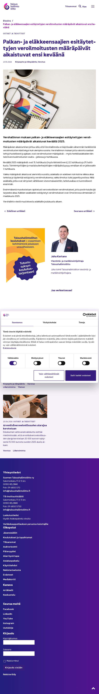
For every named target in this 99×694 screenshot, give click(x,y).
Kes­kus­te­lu (9, 594)
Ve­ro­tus (41, 61)
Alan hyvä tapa (11, 555)
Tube (10, 618)
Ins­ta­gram (8, 623)
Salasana (7, 649)
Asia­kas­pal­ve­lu (11, 560)
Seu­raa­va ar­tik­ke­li (83, 210)
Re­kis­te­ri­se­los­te (12, 569)
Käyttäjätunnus (10, 638)
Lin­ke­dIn (7, 613)
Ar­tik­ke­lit (8, 590)
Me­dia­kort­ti (9, 579)
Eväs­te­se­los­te (9, 348)
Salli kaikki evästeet (81, 375)
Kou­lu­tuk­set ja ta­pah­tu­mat (17, 537)
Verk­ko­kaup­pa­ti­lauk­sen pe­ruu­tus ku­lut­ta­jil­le (25, 523)
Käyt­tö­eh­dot (10, 565)
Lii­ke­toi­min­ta (9, 387)
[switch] (37, 363)
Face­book (8, 609)
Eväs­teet (8, 574)
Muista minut (12, 660)
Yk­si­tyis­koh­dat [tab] (49, 322)
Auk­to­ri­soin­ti (10, 546)
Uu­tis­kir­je (8, 627)
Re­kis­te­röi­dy (9, 674)
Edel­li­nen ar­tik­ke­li (16, 210)
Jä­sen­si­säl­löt (10, 532)
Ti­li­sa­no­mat (71, 6)
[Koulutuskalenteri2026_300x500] (25, 291)
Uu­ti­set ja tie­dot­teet (24, 421)
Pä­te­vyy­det (9, 551)
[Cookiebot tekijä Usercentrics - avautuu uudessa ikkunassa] (84, 315)
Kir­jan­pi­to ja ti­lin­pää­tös (26, 61)
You (5, 618)
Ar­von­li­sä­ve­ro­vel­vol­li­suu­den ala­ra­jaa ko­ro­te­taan (25, 426)
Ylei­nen (21, 387)
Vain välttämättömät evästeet (49, 375)
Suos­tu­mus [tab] (17, 322)
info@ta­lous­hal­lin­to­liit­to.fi (16, 490)
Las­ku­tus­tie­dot (11, 515)
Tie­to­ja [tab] (82, 322)
